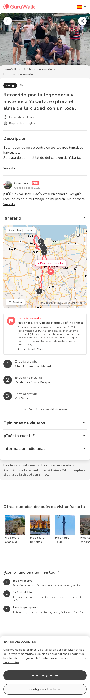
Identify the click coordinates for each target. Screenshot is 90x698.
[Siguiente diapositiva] (80, 42)
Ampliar (17, 302)
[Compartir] (82, 21)
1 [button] (44, 251)
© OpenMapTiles (50, 302)
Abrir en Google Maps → (32, 349)
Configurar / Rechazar (44, 689)
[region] (45, 266)
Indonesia (29, 465)
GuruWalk (10, 69)
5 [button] (39, 291)
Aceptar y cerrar (45, 675)
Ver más (9, 168)
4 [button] (44, 248)
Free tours (10, 465)
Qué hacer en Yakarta (37, 69)
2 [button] (41, 241)
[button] (50, 272)
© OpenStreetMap (72, 302)
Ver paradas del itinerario (48, 409)
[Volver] (7, 21)
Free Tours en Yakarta (18, 74)
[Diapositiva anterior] (10, 42)
